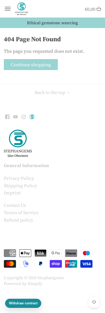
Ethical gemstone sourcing (52, 22)
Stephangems (50, 277)
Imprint (12, 192)
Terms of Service (21, 212)
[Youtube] (15, 116)
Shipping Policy (20, 185)
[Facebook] (7, 116)
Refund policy (18, 220)
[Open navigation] (7, 8)
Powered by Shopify (23, 283)
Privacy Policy (19, 178)
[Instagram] (23, 116)
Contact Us (15, 205)
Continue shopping (31, 64)
